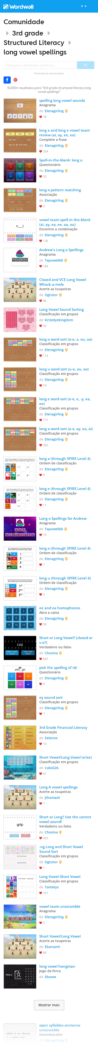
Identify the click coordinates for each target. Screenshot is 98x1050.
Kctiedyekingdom (59, 320)
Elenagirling (54, 111)
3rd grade (27, 33)
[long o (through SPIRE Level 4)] (20, 558)
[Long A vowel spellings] (20, 797)
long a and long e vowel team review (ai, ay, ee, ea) (65, 132)
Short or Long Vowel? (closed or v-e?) (66, 640)
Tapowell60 (54, 260)
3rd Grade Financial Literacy (63, 727)
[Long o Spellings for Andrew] (20, 528)
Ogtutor (51, 295)
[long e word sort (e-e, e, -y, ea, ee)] (20, 408)
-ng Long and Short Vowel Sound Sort (61, 849)
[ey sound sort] (20, 707)
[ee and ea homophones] (20, 617)
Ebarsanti (52, 946)
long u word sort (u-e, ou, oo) (64, 369)
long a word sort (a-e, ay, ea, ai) (66, 428)
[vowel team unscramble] (20, 916)
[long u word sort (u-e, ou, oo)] (20, 379)
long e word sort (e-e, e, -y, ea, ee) (65, 401)
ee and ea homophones (59, 607)
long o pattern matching (60, 189)
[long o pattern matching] (20, 199)
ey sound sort (51, 697)
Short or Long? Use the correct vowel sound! (65, 819)
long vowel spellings (35, 52)
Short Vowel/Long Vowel (60, 936)
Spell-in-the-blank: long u (61, 160)
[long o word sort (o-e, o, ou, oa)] (20, 349)
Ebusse (50, 976)
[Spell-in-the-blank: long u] (20, 170)
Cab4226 (52, 767)
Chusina (51, 653)
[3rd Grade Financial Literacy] (20, 737)
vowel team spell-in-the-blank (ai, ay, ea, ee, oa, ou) (65, 222)
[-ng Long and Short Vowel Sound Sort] (20, 856)
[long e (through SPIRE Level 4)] (20, 498)
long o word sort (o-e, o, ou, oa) (65, 339)
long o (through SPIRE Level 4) (65, 548)
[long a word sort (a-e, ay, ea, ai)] (20, 438)
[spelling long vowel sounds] (20, 110)
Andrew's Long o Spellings (61, 249)
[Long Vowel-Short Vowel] (20, 886)
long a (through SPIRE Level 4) (65, 458)
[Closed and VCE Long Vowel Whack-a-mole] (20, 289)
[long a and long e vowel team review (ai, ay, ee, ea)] (20, 140)
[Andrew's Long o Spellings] (20, 259)
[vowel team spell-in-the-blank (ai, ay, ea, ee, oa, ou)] (20, 229)
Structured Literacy (34, 42)
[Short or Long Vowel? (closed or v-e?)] (20, 647)
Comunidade (24, 21)
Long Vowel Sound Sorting (62, 309)
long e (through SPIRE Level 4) (65, 488)
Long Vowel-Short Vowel (59, 876)
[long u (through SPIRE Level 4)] (20, 588)
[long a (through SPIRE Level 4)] (20, 468)
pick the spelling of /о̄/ (58, 667)
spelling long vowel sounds (62, 100)
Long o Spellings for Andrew (63, 518)
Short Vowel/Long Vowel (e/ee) (65, 757)
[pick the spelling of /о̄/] (20, 677)
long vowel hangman (57, 966)
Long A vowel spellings (58, 787)
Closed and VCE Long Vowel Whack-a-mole (63, 282)
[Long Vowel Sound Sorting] (20, 319)
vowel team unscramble (59, 906)
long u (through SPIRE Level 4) (65, 578)
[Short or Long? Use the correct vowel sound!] (20, 826)
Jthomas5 (52, 797)
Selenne (51, 738)
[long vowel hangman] (20, 976)
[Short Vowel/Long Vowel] (20, 946)
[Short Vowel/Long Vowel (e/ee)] (20, 767)
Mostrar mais (49, 1005)
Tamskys (52, 887)
